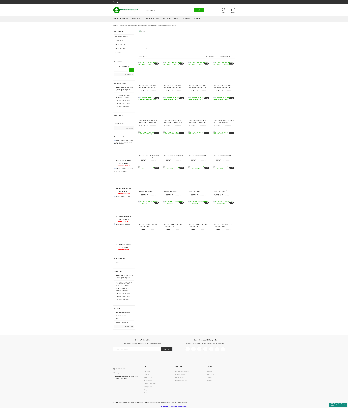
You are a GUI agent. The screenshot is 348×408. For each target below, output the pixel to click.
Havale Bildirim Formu (150, 383)
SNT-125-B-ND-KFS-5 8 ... (124, 189)
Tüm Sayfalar (129, 326)
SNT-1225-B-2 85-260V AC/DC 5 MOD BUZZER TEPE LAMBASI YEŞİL (223, 86)
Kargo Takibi (147, 390)
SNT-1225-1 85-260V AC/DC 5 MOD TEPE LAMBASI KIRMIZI (198, 191)
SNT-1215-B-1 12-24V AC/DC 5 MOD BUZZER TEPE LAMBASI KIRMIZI (173, 156)
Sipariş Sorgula (148, 386)
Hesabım (209, 371)
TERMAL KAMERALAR (120, 44)
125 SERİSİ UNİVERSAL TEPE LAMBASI (167, 25)
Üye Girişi (146, 374)
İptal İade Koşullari (180, 377)
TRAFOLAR (118, 53)
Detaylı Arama (129, 74)
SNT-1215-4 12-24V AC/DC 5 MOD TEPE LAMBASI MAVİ (148, 225)
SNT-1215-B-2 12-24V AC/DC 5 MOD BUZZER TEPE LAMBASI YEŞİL (149, 156)
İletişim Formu (148, 380)
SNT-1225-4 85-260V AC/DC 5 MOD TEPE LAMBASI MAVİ (222, 156)
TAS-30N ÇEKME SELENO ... (124, 217)
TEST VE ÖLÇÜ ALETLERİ (121, 49)
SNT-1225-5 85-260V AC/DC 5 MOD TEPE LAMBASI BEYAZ (197, 156)
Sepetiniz (209, 380)
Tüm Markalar (129, 128)
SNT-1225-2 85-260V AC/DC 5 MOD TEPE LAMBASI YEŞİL (172, 191)
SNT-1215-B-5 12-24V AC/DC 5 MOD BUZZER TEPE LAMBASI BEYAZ (173, 121)
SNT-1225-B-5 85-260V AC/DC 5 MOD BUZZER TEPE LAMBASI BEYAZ (148, 86)
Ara (131, 70)
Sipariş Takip (210, 374)
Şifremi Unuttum (148, 377)
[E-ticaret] (173, 406)
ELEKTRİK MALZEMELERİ (121, 36)
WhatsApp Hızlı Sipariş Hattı (338, 405)
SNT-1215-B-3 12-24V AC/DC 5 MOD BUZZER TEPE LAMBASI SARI (224, 121)
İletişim (146, 393)
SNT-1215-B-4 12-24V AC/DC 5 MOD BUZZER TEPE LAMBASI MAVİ (197, 121)
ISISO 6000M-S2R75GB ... (124, 161)
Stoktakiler (144, 56)
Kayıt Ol (166, 349)
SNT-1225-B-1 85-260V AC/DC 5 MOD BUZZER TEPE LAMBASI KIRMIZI (148, 121)
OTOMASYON (119, 40)
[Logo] (126, 10)
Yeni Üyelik (147, 371)
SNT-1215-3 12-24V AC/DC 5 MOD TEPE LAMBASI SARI (173, 225)
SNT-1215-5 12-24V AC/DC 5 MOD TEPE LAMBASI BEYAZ (223, 191)
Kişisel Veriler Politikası (181, 380)
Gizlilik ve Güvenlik (180, 374)
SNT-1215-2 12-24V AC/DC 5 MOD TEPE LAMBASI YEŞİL (198, 225)
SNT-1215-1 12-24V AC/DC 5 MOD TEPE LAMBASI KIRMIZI (223, 225)
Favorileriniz (210, 377)
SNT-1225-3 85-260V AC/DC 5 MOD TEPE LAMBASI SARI (147, 191)
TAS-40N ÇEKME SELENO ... (124, 245)
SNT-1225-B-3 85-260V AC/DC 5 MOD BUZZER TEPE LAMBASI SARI (198, 86)
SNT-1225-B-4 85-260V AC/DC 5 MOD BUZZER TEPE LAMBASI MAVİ (173, 86)
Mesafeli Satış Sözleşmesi (182, 371)
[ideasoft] (164, 407)
